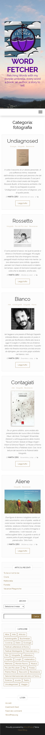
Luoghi (18, 659)
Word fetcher (22, 65)
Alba (7, 634)
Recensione (30, 146)
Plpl (24, 668)
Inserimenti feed (12, 707)
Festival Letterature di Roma (17, 647)
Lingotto (8, 659)
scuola (18, 680)
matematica (29, 659)
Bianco (22, 299)
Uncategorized (11, 684)
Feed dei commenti (13, 711)
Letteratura (28, 655)
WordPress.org (11, 715)
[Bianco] (22, 319)
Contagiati (22, 382)
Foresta (7, 585)
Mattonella (8, 581)
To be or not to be (11, 573)
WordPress (28, 727)
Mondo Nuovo (21, 664)
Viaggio (24, 684)
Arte (9, 304)
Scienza (8, 680)
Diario (18, 643)
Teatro (26, 680)
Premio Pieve (10, 672)
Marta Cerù (13, 197)
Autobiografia (17, 304)
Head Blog (22, 730)
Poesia (33, 304)
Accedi (8, 703)
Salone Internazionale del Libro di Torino (22, 676)
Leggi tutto (22, 203)
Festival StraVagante (13, 651)
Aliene (22, 481)
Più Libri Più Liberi (21, 226)
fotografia (21, 146)
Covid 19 (8, 643)
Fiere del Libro (31, 651)
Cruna (6, 577)
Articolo (22, 634)
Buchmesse (25, 639)
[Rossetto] (22, 238)
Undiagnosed (22, 141)
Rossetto (22, 221)
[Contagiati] (22, 408)
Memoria (8, 664)
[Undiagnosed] (22, 157)
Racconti (23, 672)
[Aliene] (22, 501)
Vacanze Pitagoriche (12, 589)
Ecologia (13, 146)
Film (6, 655)
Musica (34, 664)
